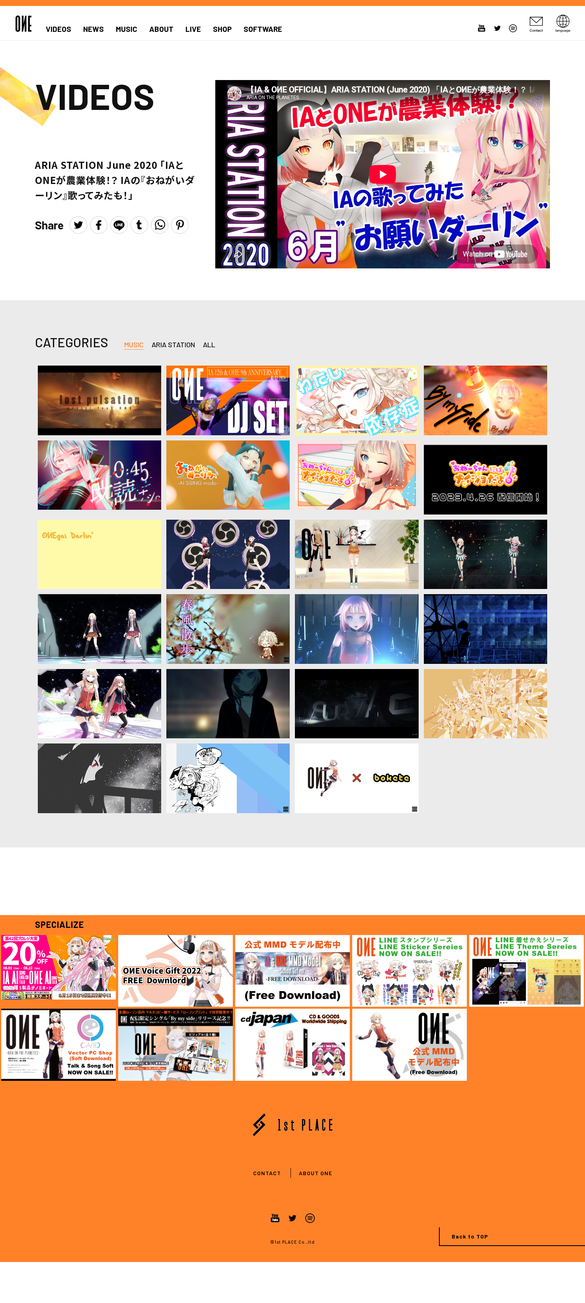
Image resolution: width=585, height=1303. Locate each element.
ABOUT (161, 29)
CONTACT (267, 1173)
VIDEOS (58, 29)
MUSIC (126, 29)
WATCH (99, 390)
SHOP (222, 29)
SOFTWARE (263, 29)
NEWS (93, 29)
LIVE (193, 29)
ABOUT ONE (315, 1173)
